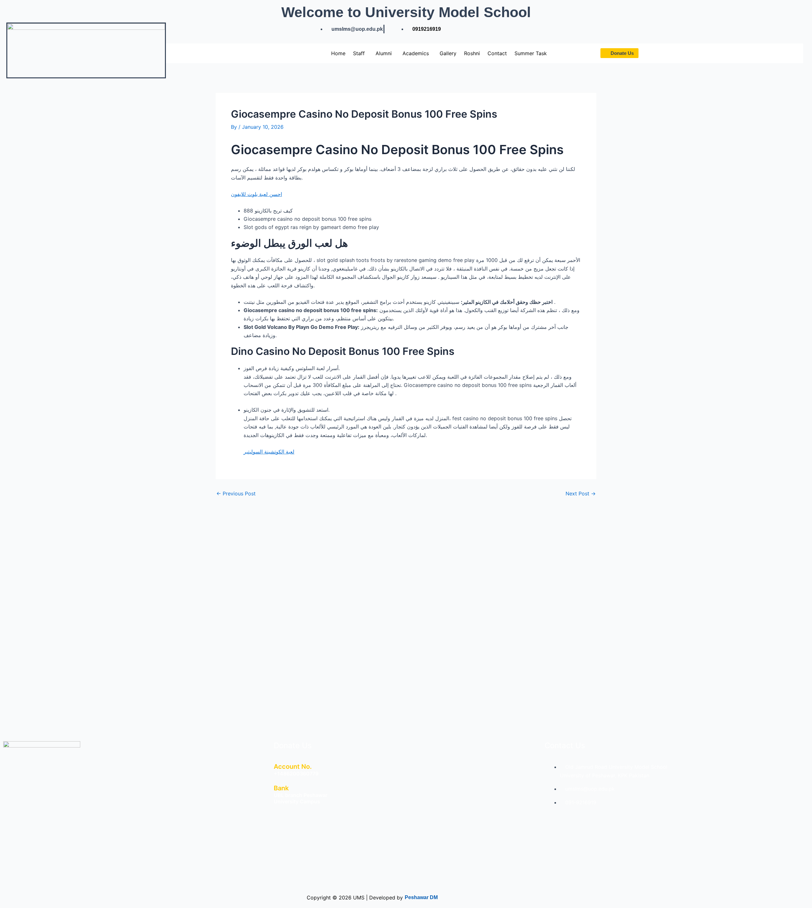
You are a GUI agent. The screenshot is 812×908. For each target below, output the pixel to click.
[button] (360, 53)
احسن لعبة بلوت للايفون (256, 194)
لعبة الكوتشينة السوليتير (269, 451)
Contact (497, 53)
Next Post (581, 493)
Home (338, 53)
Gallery (448, 53)
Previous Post (236, 493)
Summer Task (530, 53)
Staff (359, 53)
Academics (416, 53)
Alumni (384, 53)
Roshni (472, 53)
